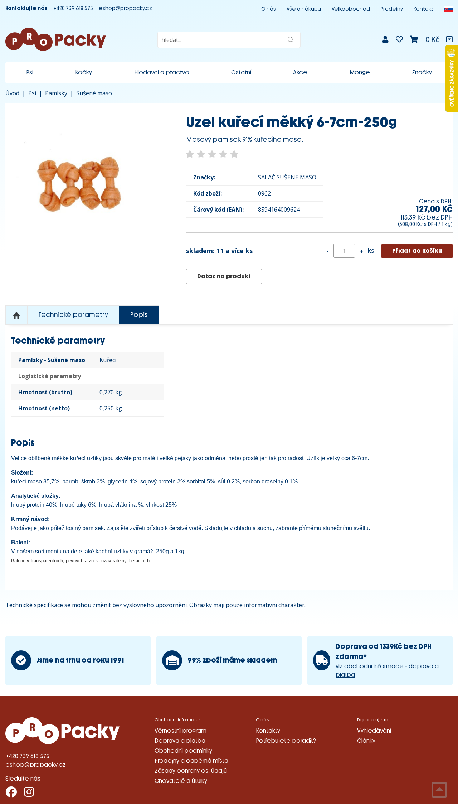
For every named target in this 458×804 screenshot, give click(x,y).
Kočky (83, 72)
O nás (268, 9)
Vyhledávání (374, 730)
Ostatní (241, 72)
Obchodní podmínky (183, 750)
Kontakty (268, 730)
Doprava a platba (180, 740)
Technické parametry (73, 315)
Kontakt (423, 9)
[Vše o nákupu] (449, 39)
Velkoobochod (351, 9)
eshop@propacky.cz (125, 8)
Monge (360, 72)
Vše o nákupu (304, 9)
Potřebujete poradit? (286, 740)
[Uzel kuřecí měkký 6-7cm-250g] (85, 182)
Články (366, 740)
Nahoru (16, 315)
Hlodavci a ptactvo (161, 72)
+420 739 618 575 (73, 8)
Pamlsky (56, 93)
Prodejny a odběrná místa (191, 760)
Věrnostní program (180, 730)
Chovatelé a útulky (181, 780)
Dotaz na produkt (224, 276)
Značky (422, 72)
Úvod (12, 93)
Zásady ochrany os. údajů (191, 770)
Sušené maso (94, 93)
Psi (29, 72)
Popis (139, 315)
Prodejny (392, 9)
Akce (300, 72)
